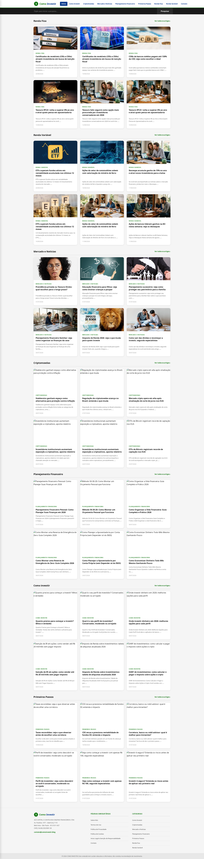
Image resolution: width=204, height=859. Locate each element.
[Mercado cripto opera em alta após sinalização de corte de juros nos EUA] (148, 393)
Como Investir (74, 4)
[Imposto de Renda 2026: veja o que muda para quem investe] (102, 332)
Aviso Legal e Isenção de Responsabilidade (105, 838)
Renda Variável (172, 4)
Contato (184, 4)
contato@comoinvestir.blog (44, 832)
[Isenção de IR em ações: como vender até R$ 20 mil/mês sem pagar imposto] (55, 666)
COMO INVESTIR (41, 618)
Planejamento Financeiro (125, 4)
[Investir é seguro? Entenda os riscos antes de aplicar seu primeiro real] (148, 776)
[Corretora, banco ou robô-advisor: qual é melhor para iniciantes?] (148, 725)
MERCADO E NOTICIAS (43, 284)
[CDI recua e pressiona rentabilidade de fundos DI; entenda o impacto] (102, 725)
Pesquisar (165, 11)
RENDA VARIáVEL (42, 167)
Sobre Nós (94, 820)
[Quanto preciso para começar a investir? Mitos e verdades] (55, 615)
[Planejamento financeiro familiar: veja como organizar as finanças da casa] (55, 332)
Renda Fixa (158, 4)
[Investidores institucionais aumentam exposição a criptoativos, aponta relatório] (55, 443)
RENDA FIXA (40, 53)
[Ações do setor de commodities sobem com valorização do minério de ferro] (102, 166)
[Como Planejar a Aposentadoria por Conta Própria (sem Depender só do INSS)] (102, 555)
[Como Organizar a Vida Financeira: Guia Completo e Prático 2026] (148, 504)
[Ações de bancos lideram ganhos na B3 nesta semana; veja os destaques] (148, 219)
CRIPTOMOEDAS (41, 395)
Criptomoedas (88, 4)
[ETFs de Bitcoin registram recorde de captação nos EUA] (148, 443)
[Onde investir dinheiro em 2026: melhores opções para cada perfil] (148, 615)
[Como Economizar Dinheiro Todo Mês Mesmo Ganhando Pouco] (148, 555)
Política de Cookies (97, 834)
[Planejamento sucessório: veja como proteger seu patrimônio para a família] (148, 281)
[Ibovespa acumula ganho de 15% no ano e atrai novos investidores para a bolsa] (148, 166)
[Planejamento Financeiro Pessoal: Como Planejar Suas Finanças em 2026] (55, 504)
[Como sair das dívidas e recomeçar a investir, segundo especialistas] (148, 332)
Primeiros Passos (144, 4)
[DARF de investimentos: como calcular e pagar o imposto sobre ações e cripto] (148, 666)
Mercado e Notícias (104, 4)
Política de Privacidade (98, 829)
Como (47, 814)
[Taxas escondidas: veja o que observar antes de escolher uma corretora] (55, 725)
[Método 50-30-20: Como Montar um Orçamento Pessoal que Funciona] (102, 504)
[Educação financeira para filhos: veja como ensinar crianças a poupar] (102, 281)
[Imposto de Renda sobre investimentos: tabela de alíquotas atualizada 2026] (102, 666)
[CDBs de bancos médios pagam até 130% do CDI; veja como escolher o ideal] (148, 52)
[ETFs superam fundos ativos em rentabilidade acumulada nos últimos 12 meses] (55, 166)
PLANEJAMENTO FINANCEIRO (46, 506)
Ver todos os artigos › (162, 21)
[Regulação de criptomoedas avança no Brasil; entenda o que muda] (102, 393)
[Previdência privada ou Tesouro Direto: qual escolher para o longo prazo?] (55, 281)
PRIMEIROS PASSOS (42, 729)
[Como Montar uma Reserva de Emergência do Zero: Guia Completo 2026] (55, 555)
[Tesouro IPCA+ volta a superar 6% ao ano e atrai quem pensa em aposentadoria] (55, 104)
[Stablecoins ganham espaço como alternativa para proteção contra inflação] (55, 393)
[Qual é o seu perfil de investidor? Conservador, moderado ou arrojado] (102, 615)
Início (64, 4)
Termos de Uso (96, 825)
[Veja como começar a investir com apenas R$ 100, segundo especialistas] (102, 776)
